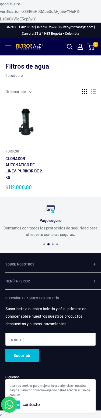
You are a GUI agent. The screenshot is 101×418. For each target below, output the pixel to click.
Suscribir (22, 355)
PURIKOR (12, 151)
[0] (91, 47)
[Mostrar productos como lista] (93, 91)
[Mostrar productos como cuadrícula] (84, 91)
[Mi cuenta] (80, 47)
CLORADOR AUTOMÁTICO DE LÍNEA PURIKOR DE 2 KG (23, 168)
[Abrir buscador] (70, 47)
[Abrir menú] (8, 47)
